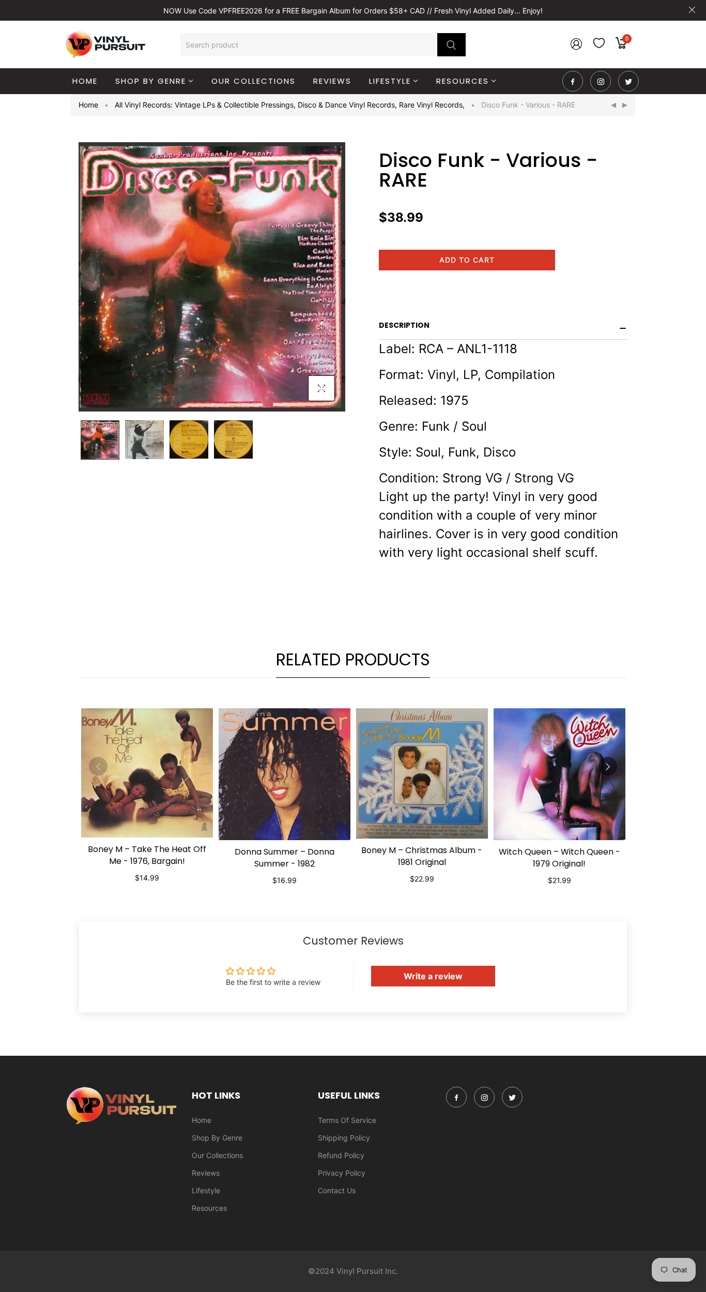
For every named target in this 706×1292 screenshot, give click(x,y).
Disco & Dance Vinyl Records (347, 104)
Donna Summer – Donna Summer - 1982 (284, 858)
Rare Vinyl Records (432, 104)
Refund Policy (341, 1155)
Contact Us (337, 1190)
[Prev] (613, 105)
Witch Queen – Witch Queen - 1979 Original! (559, 858)
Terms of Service (347, 1120)
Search (451, 44)
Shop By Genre (217, 1137)
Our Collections (217, 1155)
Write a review (433, 976)
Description (404, 325)
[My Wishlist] (599, 45)
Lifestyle (206, 1190)
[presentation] (98, 766)
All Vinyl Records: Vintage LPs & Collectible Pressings (205, 104)
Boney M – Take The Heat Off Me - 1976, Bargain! (147, 855)
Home (88, 104)
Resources (209, 1208)
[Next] (624, 105)
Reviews (206, 1172)
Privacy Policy (341, 1172)
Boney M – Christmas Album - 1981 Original (421, 856)
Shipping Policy (344, 1137)
